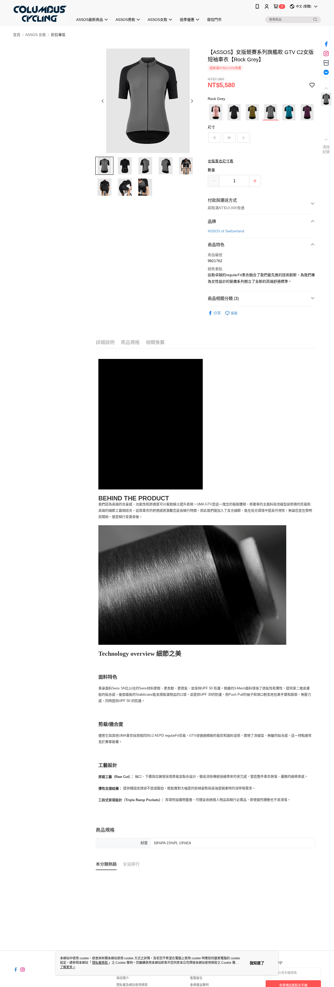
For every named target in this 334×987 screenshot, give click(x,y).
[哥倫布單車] (40, 13)
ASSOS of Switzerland (226, 231)
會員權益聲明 (199, 985)
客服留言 (196, 978)
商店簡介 (122, 978)
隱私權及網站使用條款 (132, 985)
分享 (217, 313)
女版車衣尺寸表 (220, 161)
